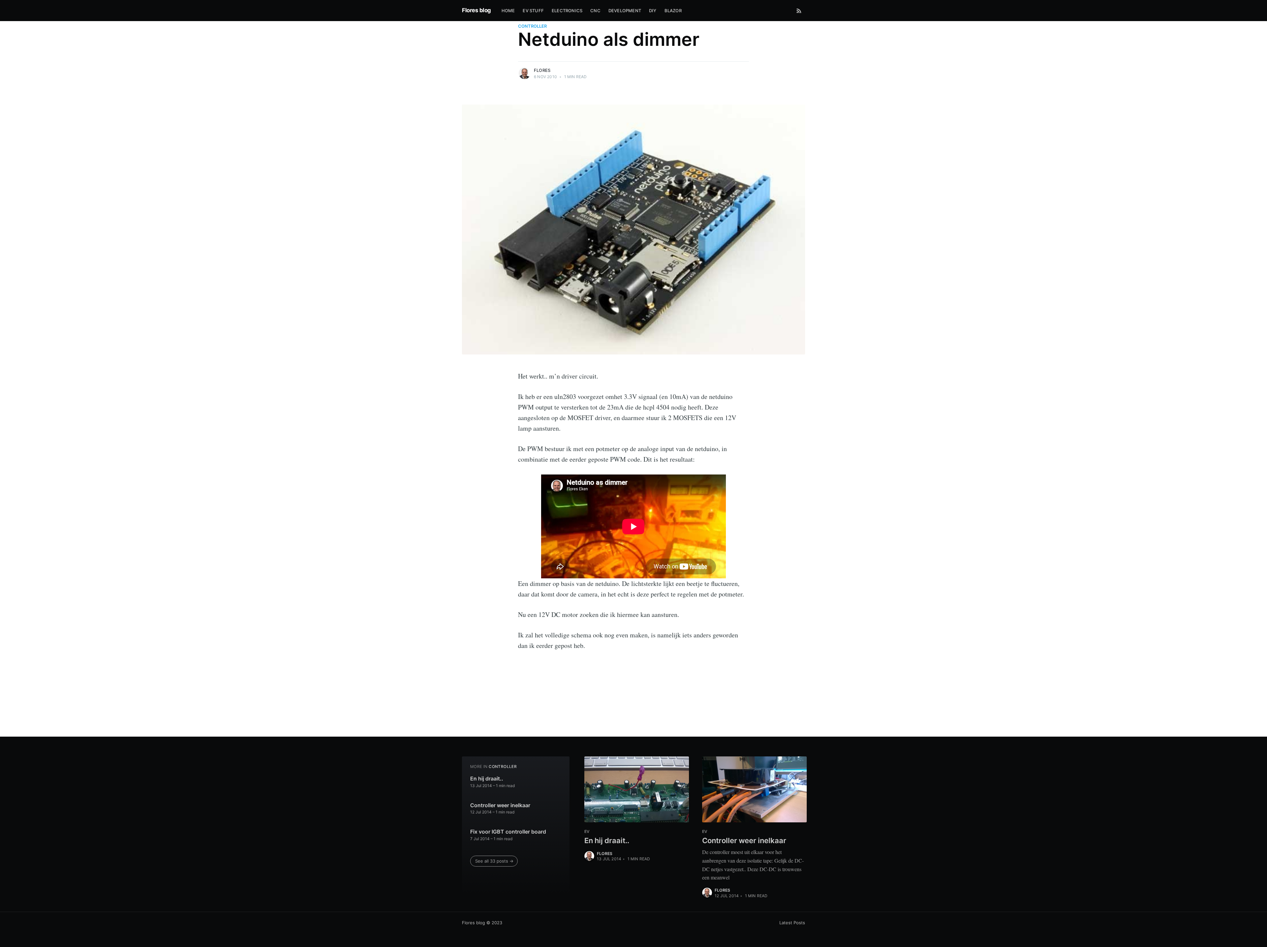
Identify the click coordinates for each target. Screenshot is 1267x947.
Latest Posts (792, 922)
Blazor (673, 10)
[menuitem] (508, 10)
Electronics (567, 10)
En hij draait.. (486, 778)
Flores (542, 70)
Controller (532, 26)
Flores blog (476, 10)
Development (624, 10)
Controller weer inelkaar (500, 805)
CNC (595, 10)
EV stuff (533, 10)
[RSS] (799, 10)
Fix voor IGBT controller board (508, 831)
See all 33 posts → (494, 861)
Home (508, 10)
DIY (653, 10)
